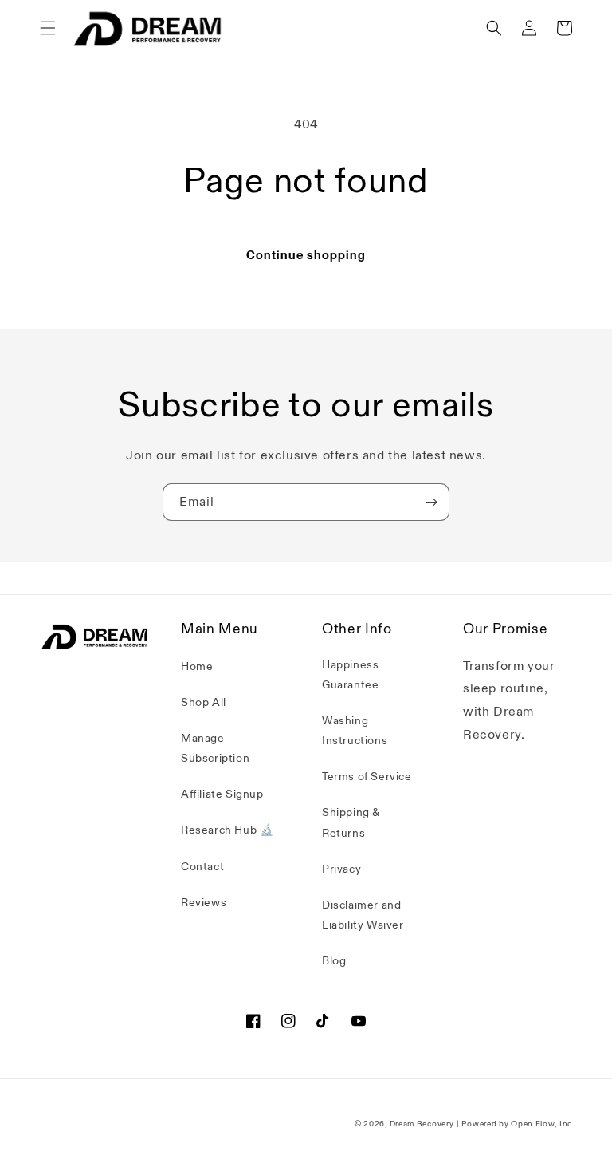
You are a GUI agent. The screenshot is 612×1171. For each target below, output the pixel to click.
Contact (202, 866)
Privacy (341, 869)
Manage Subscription (215, 748)
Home (197, 666)
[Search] (494, 27)
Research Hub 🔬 (227, 830)
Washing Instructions (354, 730)
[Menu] (47, 27)
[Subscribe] (431, 502)
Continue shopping (306, 255)
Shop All (203, 702)
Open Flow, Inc (541, 1124)
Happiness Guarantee (350, 675)
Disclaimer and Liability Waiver (363, 915)
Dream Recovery (422, 1124)
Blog (334, 961)
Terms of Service (367, 776)
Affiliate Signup (222, 794)
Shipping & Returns (351, 822)
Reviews (203, 902)
